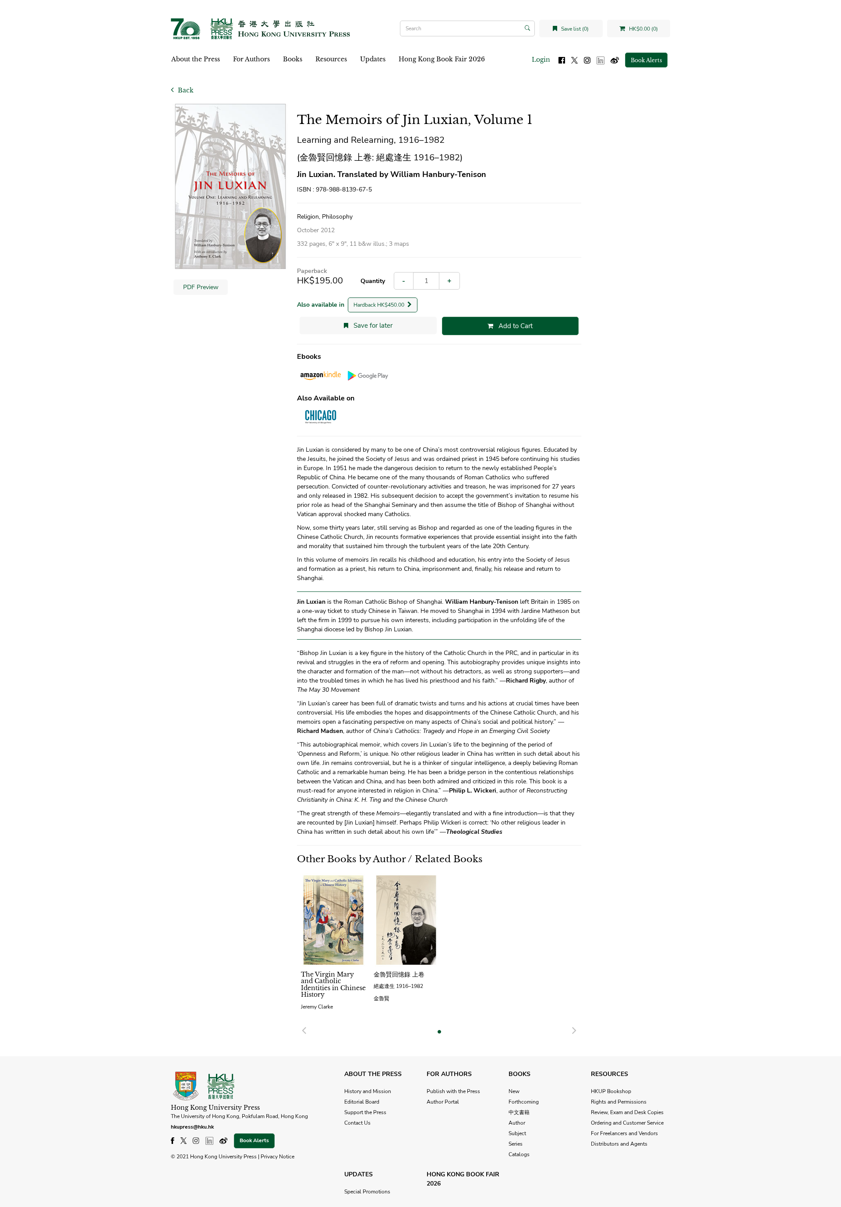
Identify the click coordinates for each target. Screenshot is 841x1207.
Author (517, 1122)
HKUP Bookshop (611, 1091)
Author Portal (443, 1101)
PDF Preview (201, 287)
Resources (331, 59)
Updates (372, 59)
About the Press (195, 59)
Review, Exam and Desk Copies (627, 1112)
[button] (304, 1029)
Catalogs (519, 1154)
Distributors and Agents (619, 1143)
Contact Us (357, 1122)
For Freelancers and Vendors (624, 1133)
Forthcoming (524, 1101)
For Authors (251, 59)
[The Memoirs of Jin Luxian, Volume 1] (230, 186)
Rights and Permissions (619, 1101)
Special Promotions (367, 1191)
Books (292, 59)
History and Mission (367, 1091)
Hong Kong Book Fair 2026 (442, 59)
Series (516, 1143)
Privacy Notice (277, 1156)
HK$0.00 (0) (643, 28)
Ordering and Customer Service (627, 1122)
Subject (517, 1133)
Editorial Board (361, 1101)
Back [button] (185, 90)
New (514, 1091)
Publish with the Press (453, 1091)
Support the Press (365, 1112)
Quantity (372, 281)
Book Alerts (646, 60)
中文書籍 (519, 1112)
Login (541, 60)
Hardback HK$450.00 (379, 304)
